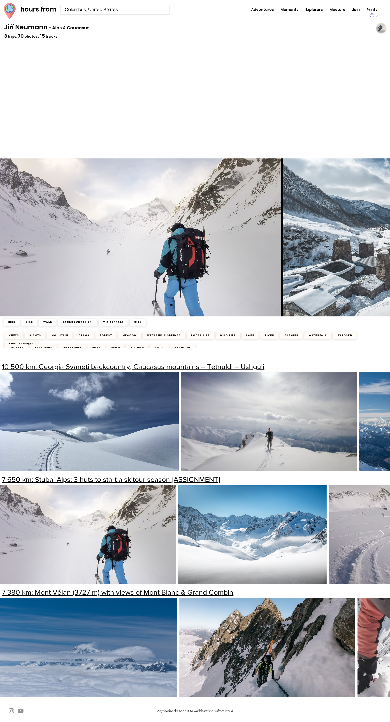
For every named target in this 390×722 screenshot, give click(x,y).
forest (106, 335)
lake (250, 335)
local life (200, 335)
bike (29, 321)
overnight (72, 347)
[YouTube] (20, 710)
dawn (115, 347)
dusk (96, 347)
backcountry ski (78, 321)
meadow (130, 335)
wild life (228, 335)
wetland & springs (164, 335)
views (14, 335)
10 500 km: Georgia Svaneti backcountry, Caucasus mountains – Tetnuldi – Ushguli (133, 366)
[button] (374, 15)
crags (84, 335)
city (138, 321)
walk (47, 321)
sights (35, 335)
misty (159, 347)
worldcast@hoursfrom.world (213, 711)
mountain (59, 335)
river (269, 335)
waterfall (318, 335)
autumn (137, 347)
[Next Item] (382, 421)
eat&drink (43, 347)
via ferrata (113, 321)
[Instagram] (11, 710)
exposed (344, 335)
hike (11, 321)
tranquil (183, 347)
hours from (38, 9)
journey (16, 347)
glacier (291, 335)
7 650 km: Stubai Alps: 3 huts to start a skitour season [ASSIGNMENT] (111, 479)
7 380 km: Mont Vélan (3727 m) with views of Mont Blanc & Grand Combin (117, 592)
